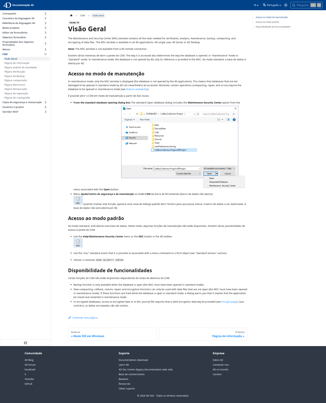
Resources (124, 383)
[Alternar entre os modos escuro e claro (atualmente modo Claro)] (285, 5)
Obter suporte (127, 388)
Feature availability (137, 89)
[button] (25, 14)
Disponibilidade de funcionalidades (273, 26)
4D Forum (30, 364)
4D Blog (29, 360)
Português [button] (273, 5)
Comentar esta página (84, 317)
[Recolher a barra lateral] (25, 342)
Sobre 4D (218, 360)
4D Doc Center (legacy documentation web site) (146, 369)
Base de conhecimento (131, 374)
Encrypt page (229, 301)
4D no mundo (220, 369)
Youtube (29, 379)
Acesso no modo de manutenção (272, 17)
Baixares (123, 379)
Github (28, 383)
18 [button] (254, 5)
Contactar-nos (221, 364)
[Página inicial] (71, 15)
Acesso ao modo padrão (267, 22)
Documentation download (133, 360)
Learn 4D (124, 364)
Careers (217, 374)
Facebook (30, 369)
